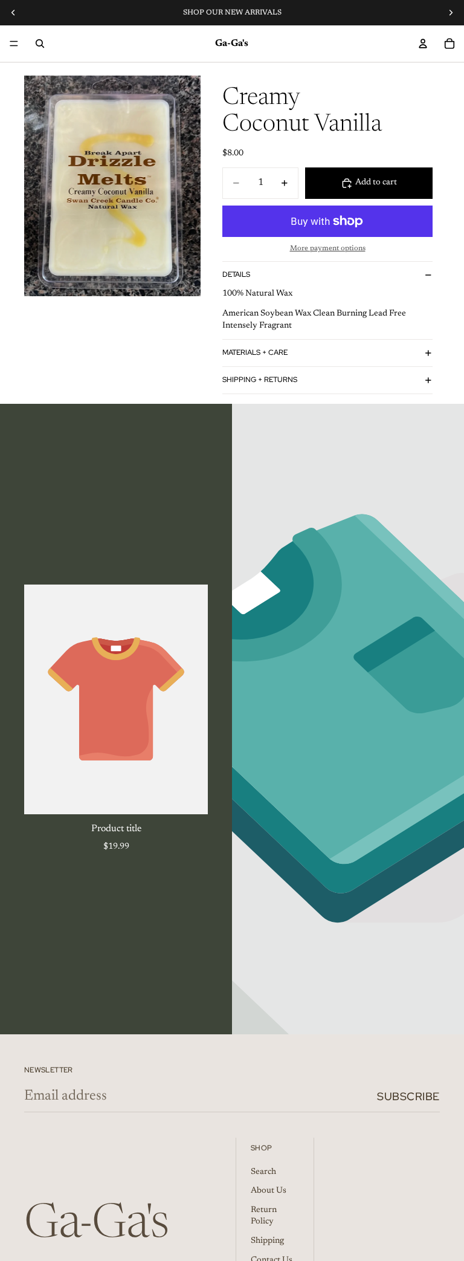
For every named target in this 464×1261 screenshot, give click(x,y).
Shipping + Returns (259, 379)
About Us (268, 1191)
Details (236, 274)
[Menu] (14, 43)
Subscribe (408, 1096)
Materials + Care (255, 352)
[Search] (40, 43)
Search (263, 1172)
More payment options (328, 248)
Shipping (267, 1241)
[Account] (423, 43)
